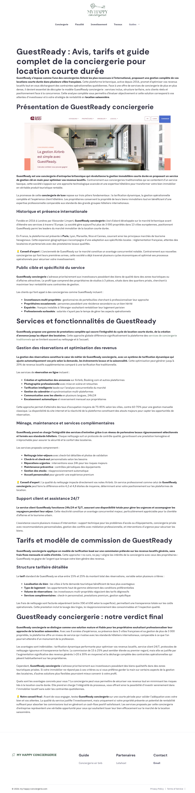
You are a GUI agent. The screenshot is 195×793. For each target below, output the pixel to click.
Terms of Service (175, 788)
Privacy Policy (157, 788)
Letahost (121, 763)
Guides (132, 24)
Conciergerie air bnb (90, 763)
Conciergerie (61, 24)
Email (156, 763)
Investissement (99, 24)
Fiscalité (79, 24)
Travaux (118, 24)
